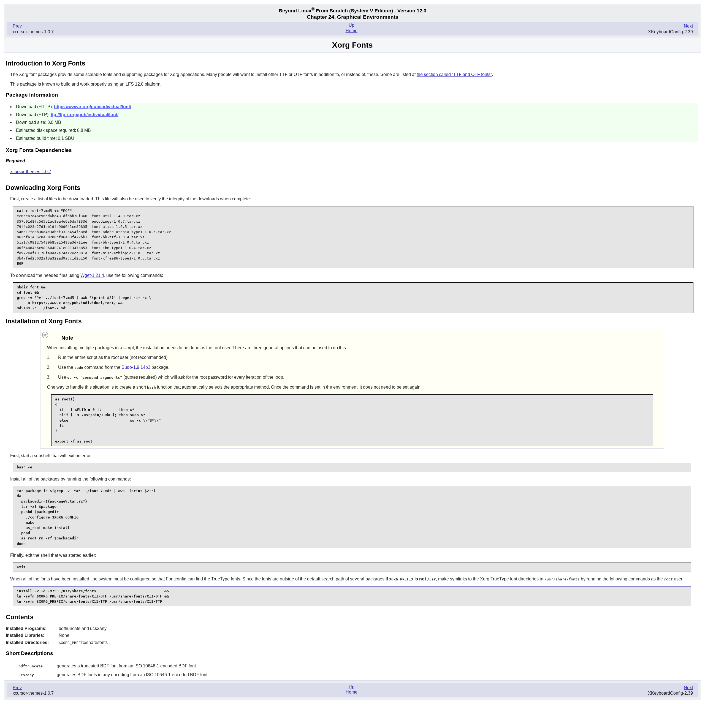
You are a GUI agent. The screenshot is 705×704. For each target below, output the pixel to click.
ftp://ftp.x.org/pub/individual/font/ (84, 114)
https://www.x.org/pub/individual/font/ (92, 106)
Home (351, 30)
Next (688, 26)
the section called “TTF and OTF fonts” (454, 74)
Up (351, 25)
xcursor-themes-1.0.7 (30, 171)
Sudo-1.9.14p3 (135, 367)
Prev (17, 26)
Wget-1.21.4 (92, 275)
